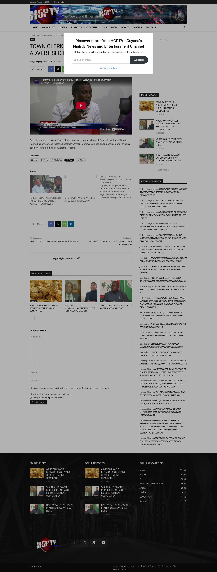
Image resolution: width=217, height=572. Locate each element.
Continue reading (108, 68)
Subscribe (139, 59)
